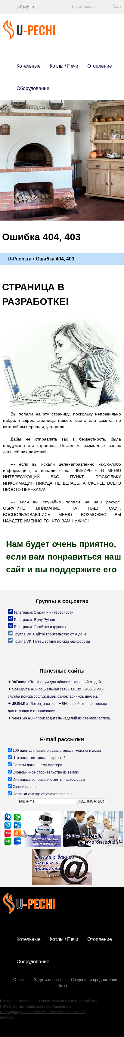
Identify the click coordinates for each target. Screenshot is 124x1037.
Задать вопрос (47, 979)
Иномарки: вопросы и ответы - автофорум (48, 779)
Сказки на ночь (25, 787)
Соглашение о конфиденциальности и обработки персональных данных (42, 1011)
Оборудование (33, 88)
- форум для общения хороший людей (56, 682)
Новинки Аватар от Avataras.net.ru (41, 794)
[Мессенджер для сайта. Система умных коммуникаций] (31, 830)
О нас (18, 979)
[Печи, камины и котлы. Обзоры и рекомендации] (39, 39)
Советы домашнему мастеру (37, 765)
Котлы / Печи (64, 66)
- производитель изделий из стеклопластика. (61, 718)
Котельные (29, 66)
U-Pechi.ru (8, 1006)
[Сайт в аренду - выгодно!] (93, 830)
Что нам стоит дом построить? (38, 758)
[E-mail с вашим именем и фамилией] (62, 868)
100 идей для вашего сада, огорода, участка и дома (56, 750)
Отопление (99, 66)
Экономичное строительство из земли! (45, 772)
